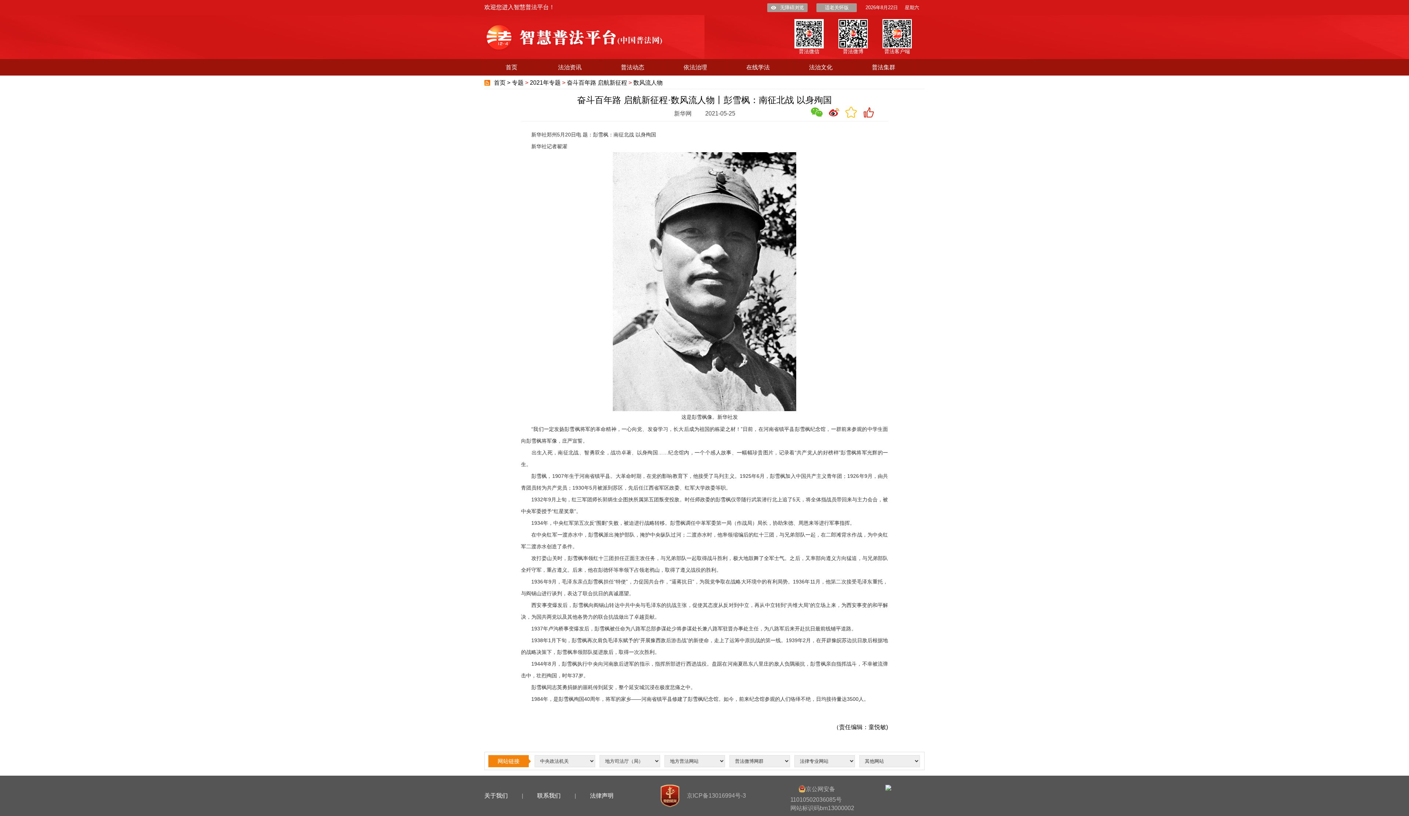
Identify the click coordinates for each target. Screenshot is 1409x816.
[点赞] (868, 112)
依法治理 (695, 67)
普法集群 (883, 67)
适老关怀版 (837, 7)
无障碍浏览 (792, 7)
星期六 (912, 7)
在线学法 (758, 67)
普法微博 (853, 51)
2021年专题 (545, 83)
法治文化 (821, 67)
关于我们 (496, 796)
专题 (518, 83)
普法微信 (809, 51)
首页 (511, 67)
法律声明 (602, 796)
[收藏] (851, 112)
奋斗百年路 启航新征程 (597, 83)
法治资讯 (570, 67)
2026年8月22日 (882, 7)
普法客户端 (897, 51)
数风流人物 (648, 83)
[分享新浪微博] (834, 112)
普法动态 (632, 67)
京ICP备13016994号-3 (716, 796)
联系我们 (549, 796)
